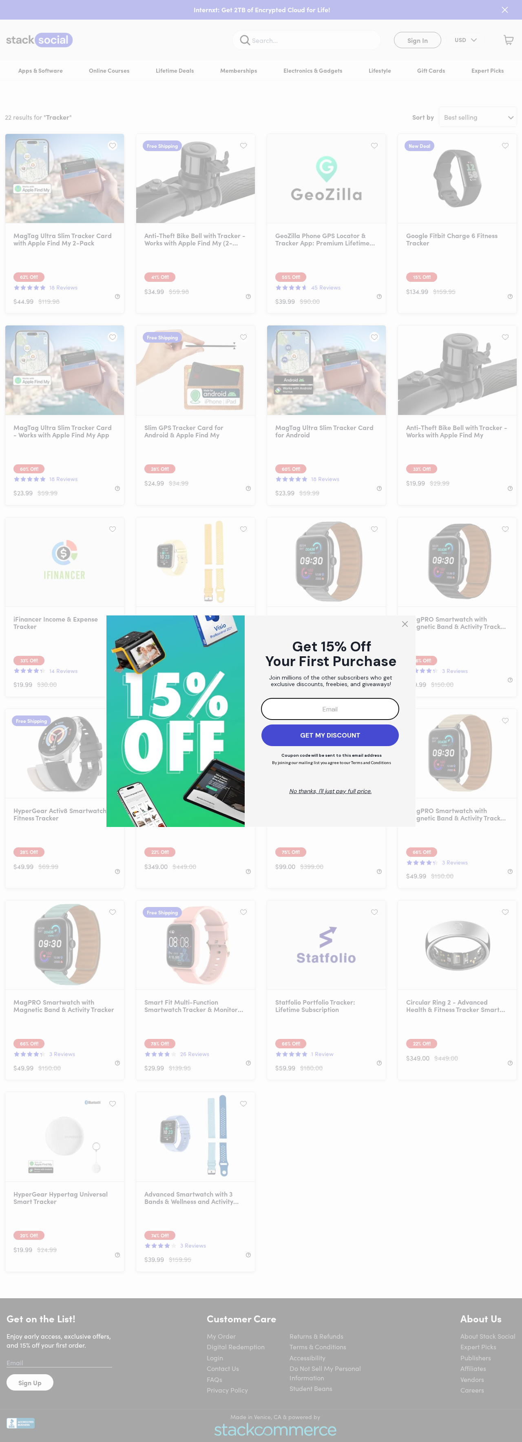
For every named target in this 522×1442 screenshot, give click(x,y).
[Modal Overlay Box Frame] (261, 721)
